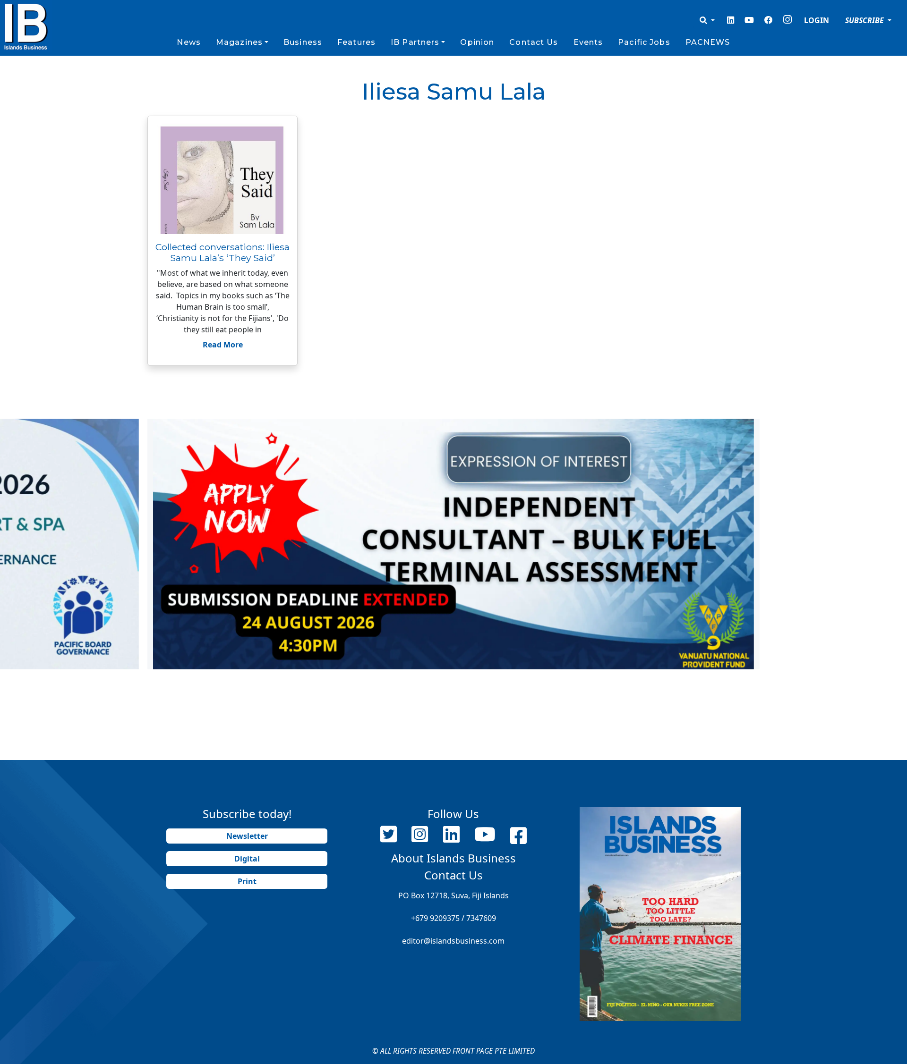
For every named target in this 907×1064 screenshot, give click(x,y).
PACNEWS (707, 42)
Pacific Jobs (644, 42)
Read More (223, 344)
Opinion (477, 42)
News (188, 42)
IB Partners (415, 42)
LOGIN (816, 20)
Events (588, 42)
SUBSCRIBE (865, 20)
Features (356, 42)
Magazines (239, 42)
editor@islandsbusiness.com (453, 941)
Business (302, 42)
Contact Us (533, 42)
